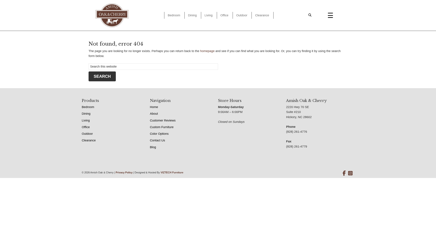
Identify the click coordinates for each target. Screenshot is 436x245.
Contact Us (157, 140)
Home (154, 107)
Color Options (159, 133)
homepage (207, 51)
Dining (192, 15)
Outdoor (241, 15)
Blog (153, 147)
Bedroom (174, 15)
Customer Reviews (163, 120)
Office (224, 15)
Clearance (262, 15)
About (154, 113)
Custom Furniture (162, 127)
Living (209, 15)
